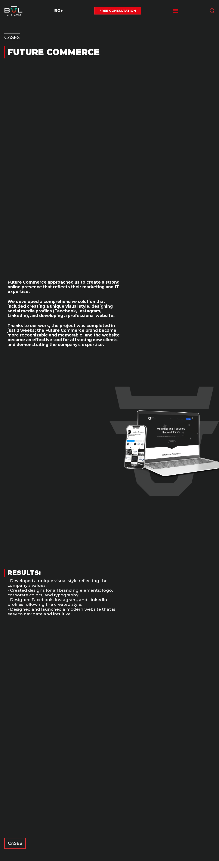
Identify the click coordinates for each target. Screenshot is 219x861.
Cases (15, 843)
